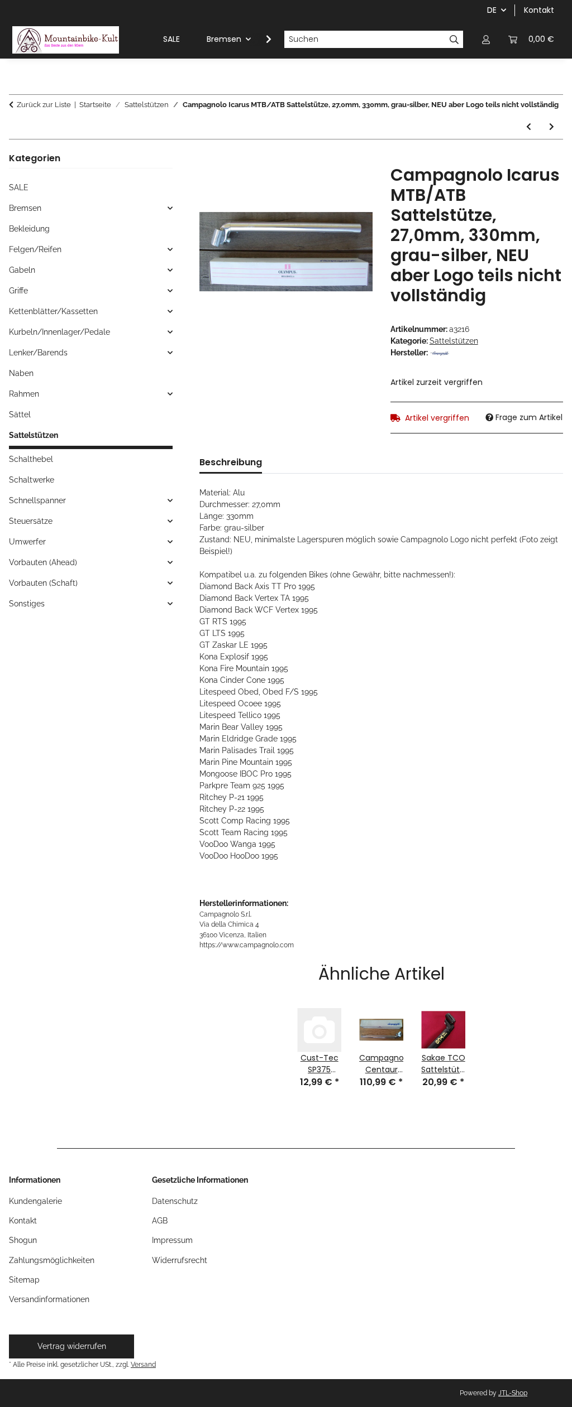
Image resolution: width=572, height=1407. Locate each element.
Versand (143, 1364)
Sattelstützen (454, 340)
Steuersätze (31, 521)
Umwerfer (27, 541)
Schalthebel (31, 459)
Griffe (18, 290)
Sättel (20, 414)
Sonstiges (27, 603)
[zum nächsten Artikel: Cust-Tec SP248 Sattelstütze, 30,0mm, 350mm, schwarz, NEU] (551, 127)
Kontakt (539, 10)
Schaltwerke (31, 479)
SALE (18, 187)
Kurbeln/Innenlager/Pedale (59, 331)
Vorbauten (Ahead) (43, 562)
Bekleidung (29, 228)
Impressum (172, 1240)
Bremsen (25, 208)
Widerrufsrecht (179, 1260)
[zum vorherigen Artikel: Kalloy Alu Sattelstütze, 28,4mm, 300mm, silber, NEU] (528, 127)
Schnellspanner (37, 500)
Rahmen (24, 393)
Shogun (23, 1240)
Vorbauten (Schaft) (43, 583)
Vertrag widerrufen (71, 1346)
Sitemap (24, 1279)
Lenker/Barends (38, 352)
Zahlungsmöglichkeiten (51, 1260)
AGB (160, 1220)
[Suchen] (454, 39)
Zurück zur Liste (44, 104)
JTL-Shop (512, 1393)
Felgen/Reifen (35, 249)
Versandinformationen (49, 1299)
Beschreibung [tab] (230, 462)
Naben (21, 373)
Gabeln (22, 270)
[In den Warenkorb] (208, 159)
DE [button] (492, 10)
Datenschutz (175, 1201)
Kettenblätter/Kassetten (53, 311)
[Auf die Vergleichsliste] (349, 186)
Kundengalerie (35, 1201)
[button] (486, 39)
